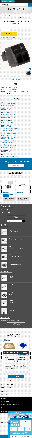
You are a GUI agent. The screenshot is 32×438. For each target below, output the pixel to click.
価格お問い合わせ (9, 33)
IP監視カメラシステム (6, 387)
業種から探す (4, 391)
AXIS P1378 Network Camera (8, 135)
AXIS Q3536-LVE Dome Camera (9, 114)
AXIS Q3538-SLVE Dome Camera (9, 117)
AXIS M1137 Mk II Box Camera (8, 130)
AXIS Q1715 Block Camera (8, 122)
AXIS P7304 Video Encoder (8, 105)
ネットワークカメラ (6, 380)
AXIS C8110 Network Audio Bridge (9, 156)
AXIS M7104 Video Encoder (8, 103)
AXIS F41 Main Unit (6, 109)
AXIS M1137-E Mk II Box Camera (9, 132)
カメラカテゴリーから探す (8, 384)
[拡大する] (30, 69)
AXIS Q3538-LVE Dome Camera (9, 116)
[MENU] (30, 5)
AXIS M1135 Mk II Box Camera (8, 126)
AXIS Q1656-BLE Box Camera (8, 145)
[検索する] (23, 221)
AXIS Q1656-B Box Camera (8, 142)
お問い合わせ (16, 165)
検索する (16, 217)
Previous (1, 189)
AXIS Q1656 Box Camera (7, 140)
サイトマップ (6, 408)
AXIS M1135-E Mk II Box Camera (9, 128)
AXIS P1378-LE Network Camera (9, 137)
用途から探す (4, 394)
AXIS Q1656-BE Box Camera (8, 144)
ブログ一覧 (16, 376)
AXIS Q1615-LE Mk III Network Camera (11, 138)
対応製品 (18, 79)
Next (30, 189)
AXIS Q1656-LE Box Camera (8, 147)
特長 (13, 79)
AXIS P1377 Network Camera (8, 133)
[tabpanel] (28, 73)
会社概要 (5, 411)
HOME (4, 398)
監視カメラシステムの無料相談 (10, 404)
